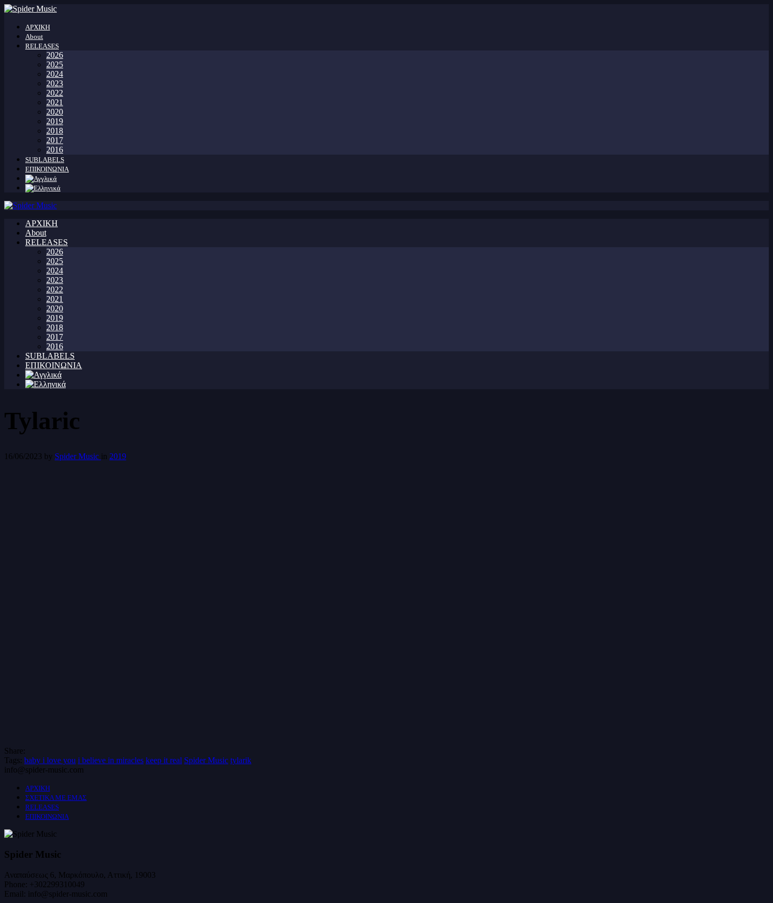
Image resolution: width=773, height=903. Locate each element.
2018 (54, 130)
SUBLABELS (44, 160)
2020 (54, 111)
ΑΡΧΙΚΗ (37, 27)
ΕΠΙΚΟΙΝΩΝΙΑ (47, 169)
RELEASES (42, 46)
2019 (54, 121)
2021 (54, 102)
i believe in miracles (111, 760)
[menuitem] (41, 178)
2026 (54, 54)
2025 (54, 64)
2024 (54, 73)
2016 (54, 149)
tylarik (240, 760)
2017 (54, 140)
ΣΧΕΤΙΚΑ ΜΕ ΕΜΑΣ (56, 797)
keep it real (164, 760)
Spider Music (78, 456)
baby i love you (50, 760)
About (34, 36)
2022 (54, 92)
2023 (54, 83)
